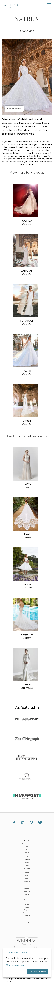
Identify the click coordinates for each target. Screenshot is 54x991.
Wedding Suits (27, 923)
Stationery (27, 897)
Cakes (27, 846)
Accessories (27, 841)
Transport (27, 904)
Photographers (27, 891)
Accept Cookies (38, 971)
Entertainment (27, 859)
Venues (27, 907)
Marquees (27, 878)
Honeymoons (27, 872)
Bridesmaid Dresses (27, 844)
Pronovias (27, 31)
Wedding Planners (27, 920)
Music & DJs (27, 884)
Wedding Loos (27, 915)
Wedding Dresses (27, 913)
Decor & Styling (27, 856)
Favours (27, 862)
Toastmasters (27, 900)
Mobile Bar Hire (27, 881)
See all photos (14, 108)
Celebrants (27, 852)
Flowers (27, 865)
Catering (27, 849)
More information (15, 965)
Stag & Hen (27, 894)
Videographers (27, 910)
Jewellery (27, 875)
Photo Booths (27, 888)
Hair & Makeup (27, 868)
